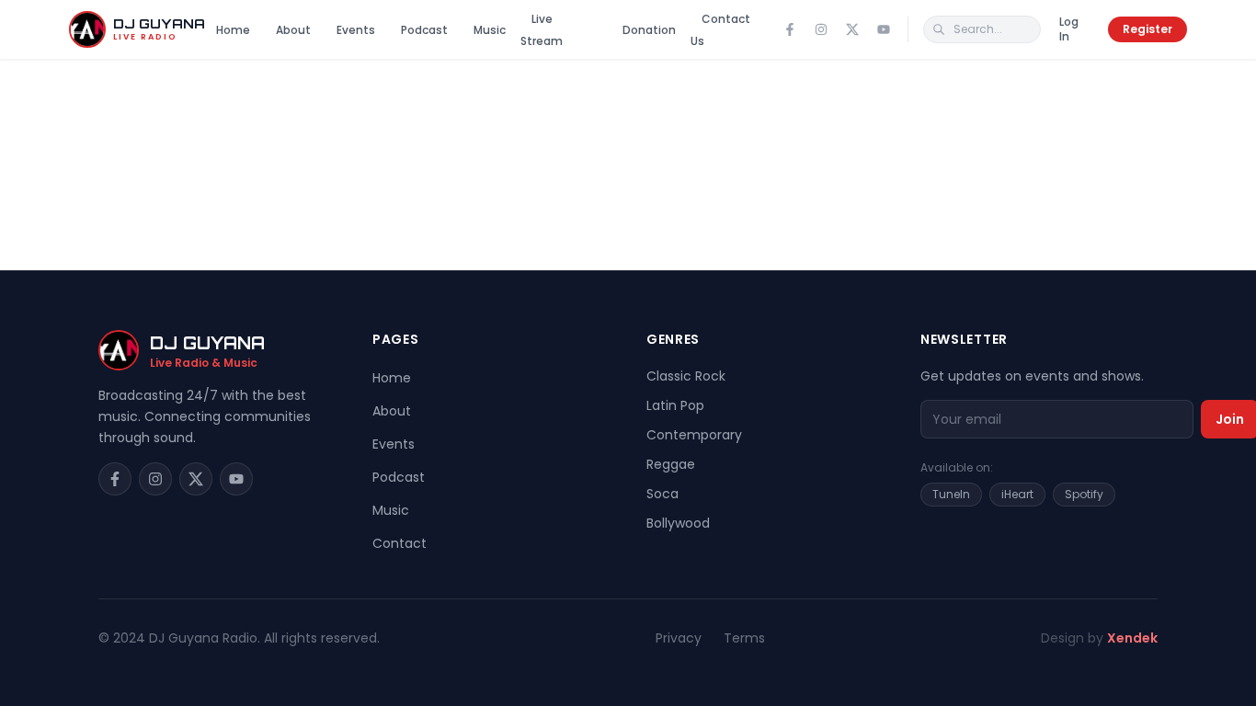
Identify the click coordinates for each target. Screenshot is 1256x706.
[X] (852, 29)
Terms (744, 638)
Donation (649, 30)
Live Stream (541, 30)
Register (1147, 29)
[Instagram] (821, 29)
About (293, 30)
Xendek (1132, 638)
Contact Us (720, 30)
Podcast (424, 30)
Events (356, 30)
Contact (399, 543)
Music (490, 30)
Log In (1069, 29)
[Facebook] (790, 29)
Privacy (679, 638)
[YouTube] (883, 29)
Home (233, 30)
